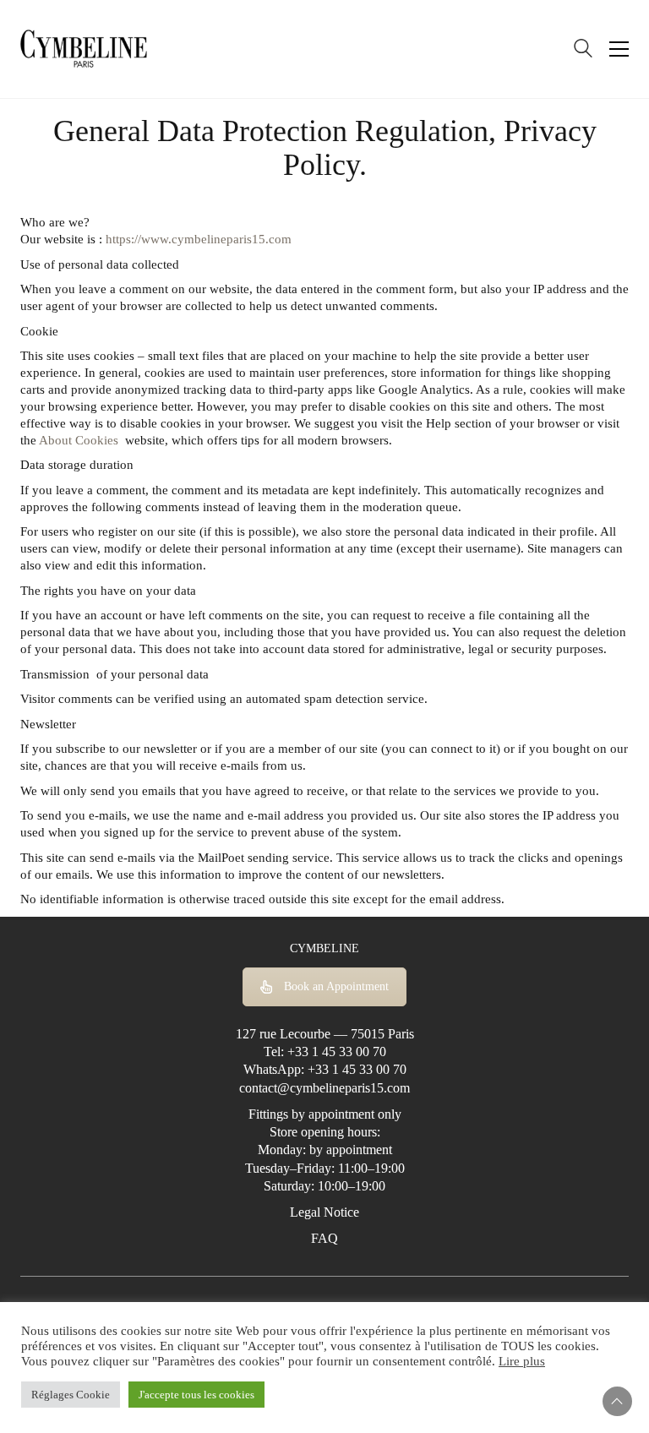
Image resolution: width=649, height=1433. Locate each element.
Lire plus (522, 1361)
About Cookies (78, 440)
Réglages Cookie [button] (70, 1394)
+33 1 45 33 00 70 (336, 1051)
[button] (619, 49)
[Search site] (583, 51)
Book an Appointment (336, 986)
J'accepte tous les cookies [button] (196, 1394)
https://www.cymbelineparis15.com (199, 239)
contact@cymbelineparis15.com (324, 1088)
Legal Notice (324, 1212)
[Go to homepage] (83, 49)
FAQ (324, 1238)
